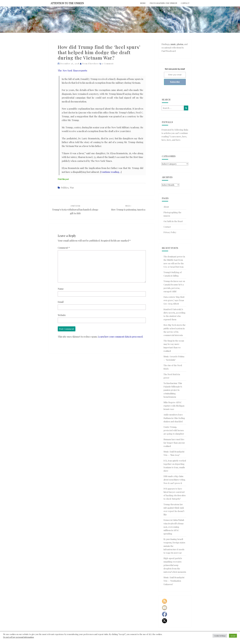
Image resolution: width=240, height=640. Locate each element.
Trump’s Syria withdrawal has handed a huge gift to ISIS (75, 210)
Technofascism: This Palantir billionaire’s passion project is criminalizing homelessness (173, 390)
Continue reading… (111, 171)
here (184, 136)
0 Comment (108, 63)
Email (61, 301)
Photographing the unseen (163, 3)
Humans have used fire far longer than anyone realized (174, 442)
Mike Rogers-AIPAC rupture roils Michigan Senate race (174, 405)
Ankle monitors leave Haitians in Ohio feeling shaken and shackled (174, 418)
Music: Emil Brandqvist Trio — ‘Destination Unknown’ (174, 580)
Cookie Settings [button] (220, 636)
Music (143, 3)
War (72, 187)
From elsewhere (90, 63)
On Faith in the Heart (173, 221)
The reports (72, 70)
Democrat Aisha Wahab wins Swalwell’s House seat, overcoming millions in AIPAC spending (174, 527)
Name (61, 288)
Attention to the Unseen (67, 3)
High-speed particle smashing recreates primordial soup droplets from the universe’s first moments (175, 565)
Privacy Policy (170, 232)
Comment (64, 247)
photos (180, 44)
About (166, 206)
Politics (64, 187)
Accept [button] (232, 636)
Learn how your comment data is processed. (120, 336)
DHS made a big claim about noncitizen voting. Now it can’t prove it (175, 479)
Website (62, 315)
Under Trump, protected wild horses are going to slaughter (174, 430)
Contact (185, 3)
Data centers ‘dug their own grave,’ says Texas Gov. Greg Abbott (174, 300)
